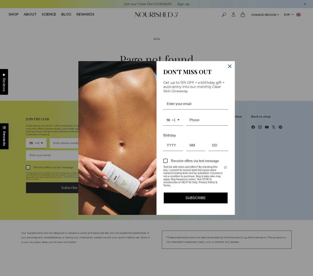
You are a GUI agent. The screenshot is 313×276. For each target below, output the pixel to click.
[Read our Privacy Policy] (225, 167)
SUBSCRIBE (195, 198)
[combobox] (173, 120)
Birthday (169, 135)
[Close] (230, 66)
